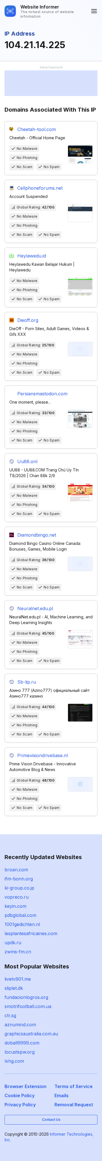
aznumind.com (20, 1024)
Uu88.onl (27, 461)
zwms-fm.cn (18, 951)
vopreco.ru (17, 897)
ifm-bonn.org (19, 879)
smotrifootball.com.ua (28, 1006)
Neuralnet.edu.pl (35, 608)
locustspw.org (20, 1052)
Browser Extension (25, 1086)
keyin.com (15, 906)
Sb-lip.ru (26, 682)
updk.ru (13, 942)
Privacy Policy (20, 1104)
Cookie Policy (20, 1095)
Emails (61, 1095)
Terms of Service (73, 1086)
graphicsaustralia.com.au (31, 1034)
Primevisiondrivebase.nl (42, 755)
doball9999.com (22, 1043)
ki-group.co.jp (19, 888)
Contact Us (51, 1119)
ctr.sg (10, 1015)
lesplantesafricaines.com (31, 933)
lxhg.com (14, 1061)
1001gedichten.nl (22, 924)
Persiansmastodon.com (42, 393)
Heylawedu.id (31, 256)
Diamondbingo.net (36, 535)
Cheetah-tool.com (36, 129)
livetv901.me (18, 979)
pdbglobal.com (20, 915)
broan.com (16, 869)
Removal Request (73, 1104)
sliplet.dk (14, 988)
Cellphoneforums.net (40, 188)
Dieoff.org (27, 320)
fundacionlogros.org (26, 997)
